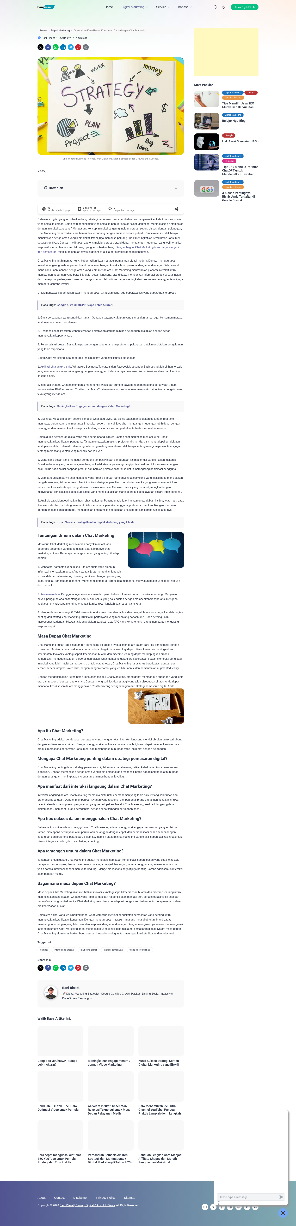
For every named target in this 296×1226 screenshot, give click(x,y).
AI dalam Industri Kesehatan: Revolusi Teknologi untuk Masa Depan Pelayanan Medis (109, 1109)
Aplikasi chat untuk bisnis (55, 366)
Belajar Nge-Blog (233, 120)
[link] (41, 47)
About (42, 1197)
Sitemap (129, 1197)
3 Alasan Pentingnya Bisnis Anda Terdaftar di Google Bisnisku (238, 196)
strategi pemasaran (113, 949)
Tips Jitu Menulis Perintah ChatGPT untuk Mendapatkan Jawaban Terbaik (240, 170)
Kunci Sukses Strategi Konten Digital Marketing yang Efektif (95, 522)
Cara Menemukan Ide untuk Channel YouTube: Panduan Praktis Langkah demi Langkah (159, 1109)
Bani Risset (70, 988)
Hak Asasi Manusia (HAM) (240, 141)
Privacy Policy (105, 1197)
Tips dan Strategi (233, 97)
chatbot (44, 949)
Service (161, 7)
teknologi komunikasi (140, 949)
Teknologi (229, 161)
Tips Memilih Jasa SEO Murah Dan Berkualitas (238, 105)
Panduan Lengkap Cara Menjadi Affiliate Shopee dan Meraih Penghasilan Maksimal (160, 1158)
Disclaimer (80, 1197)
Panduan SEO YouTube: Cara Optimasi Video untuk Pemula (58, 1108)
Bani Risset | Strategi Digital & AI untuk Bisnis (87, 1205)
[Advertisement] (226, 52)
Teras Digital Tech (245, 7)
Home (109, 7)
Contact (59, 1197)
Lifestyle (251, 92)
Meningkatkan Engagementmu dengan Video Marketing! (93, 406)
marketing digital (89, 949)
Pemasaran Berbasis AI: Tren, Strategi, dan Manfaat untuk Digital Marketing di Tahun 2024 (110, 1158)
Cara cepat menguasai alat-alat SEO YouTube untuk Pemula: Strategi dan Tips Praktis (59, 1158)
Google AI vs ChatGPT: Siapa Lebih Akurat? (85, 305)
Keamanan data (50, 594)
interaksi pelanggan (64, 949)
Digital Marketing (132, 7)
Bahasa (183, 7)
